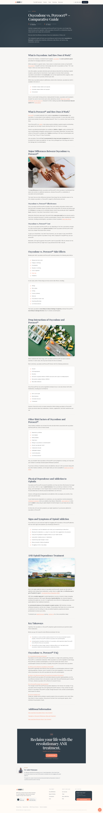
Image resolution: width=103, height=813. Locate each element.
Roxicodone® (31, 65)
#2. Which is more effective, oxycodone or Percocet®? (40, 666)
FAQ (63, 798)
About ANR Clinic (65, 796)
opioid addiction (65, 501)
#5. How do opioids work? (34, 694)
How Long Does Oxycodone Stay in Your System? (40, 712)
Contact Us (85, 2)
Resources (60, 2)
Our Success (64, 791)
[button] (51, 656)
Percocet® (30, 115)
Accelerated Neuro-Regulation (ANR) (51, 593)
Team (49, 2)
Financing (54, 2)
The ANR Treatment (37, 2)
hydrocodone (37, 102)
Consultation (51, 796)
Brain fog (34, 273)
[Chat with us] (100, 810)
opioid (40, 124)
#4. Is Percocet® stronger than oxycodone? (38, 684)
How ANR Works (52, 791)
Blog (29, 11)
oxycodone (56, 58)
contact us (51, 614)
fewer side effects (66, 219)
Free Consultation (83, 799)
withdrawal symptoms (33, 501)
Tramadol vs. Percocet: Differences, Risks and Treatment (42, 716)
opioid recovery (40, 614)
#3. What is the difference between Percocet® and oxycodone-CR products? (46, 675)
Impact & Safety (52, 794)
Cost (50, 798)
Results (45, 2)
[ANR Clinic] (19, 2)
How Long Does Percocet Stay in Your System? (39, 719)
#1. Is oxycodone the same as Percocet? (37, 656)
